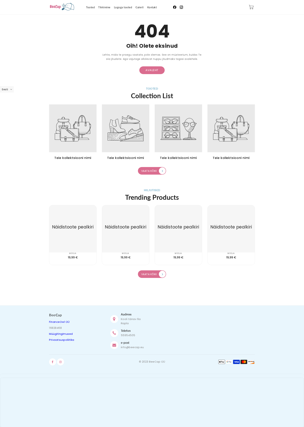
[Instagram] (181, 7)
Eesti (5, 89)
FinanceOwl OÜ (59, 322)
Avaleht (152, 70)
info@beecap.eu (132, 347)
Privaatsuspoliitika (61, 340)
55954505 (128, 335)
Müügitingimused (61, 334)
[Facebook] (174, 7)
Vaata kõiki (149, 171)
